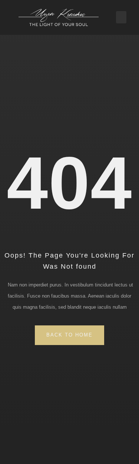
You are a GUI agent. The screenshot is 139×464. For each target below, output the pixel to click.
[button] (121, 17)
